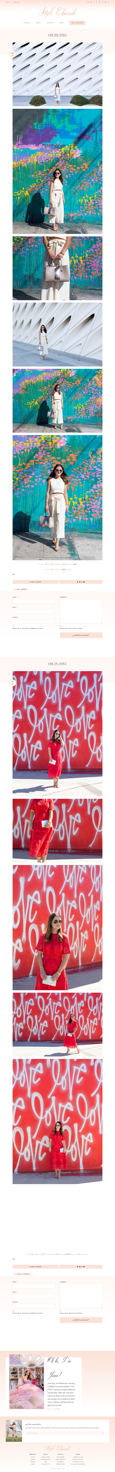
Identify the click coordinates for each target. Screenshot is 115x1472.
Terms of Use (78, 1457)
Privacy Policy (78, 1459)
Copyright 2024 (78, 1462)
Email (15, 607)
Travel (38, 23)
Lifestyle (50, 23)
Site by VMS (53, 1468)
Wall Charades (77, 23)
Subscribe (16, 2)
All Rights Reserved (78, 1464)
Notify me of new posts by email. (71, 628)
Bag (49, 564)
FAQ (45, 1462)
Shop (62, 23)
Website (15, 617)
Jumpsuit (41, 564)
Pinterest (60, 1462)
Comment (63, 597)
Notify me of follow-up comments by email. (28, 628)
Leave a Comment (36, 581)
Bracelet (69, 564)
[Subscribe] (103, 1433)
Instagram (60, 1457)
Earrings (48, 569)
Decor (33, 1462)
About (8, 2)
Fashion (27, 23)
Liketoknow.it (60, 1459)
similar (60, 564)
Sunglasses (57, 569)
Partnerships (45, 1459)
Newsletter (60, 1464)
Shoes (55, 564)
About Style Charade (54, 1409)
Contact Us (46, 1464)
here (68, 569)
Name (15, 597)
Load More (57, 1345)
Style (33, 1457)
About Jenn (46, 1457)
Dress (29, 1254)
